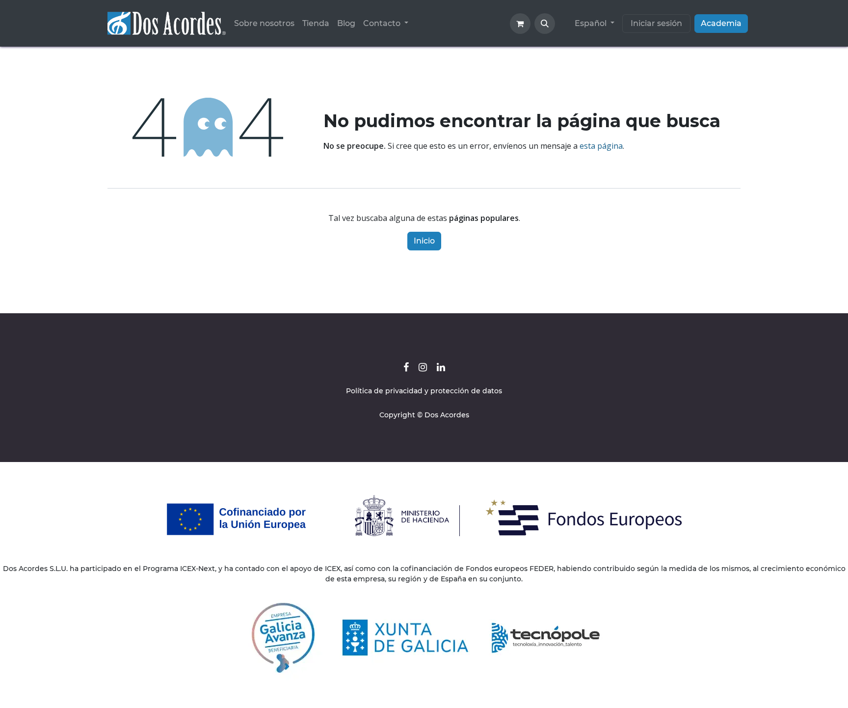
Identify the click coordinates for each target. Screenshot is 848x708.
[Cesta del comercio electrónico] (520, 23)
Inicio (424, 240)
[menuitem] (264, 23)
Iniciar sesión (656, 23)
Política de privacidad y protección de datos (424, 390)
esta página (601, 145)
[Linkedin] (441, 367)
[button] (544, 23)
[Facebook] (406, 367)
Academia (721, 23)
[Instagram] (423, 367)
